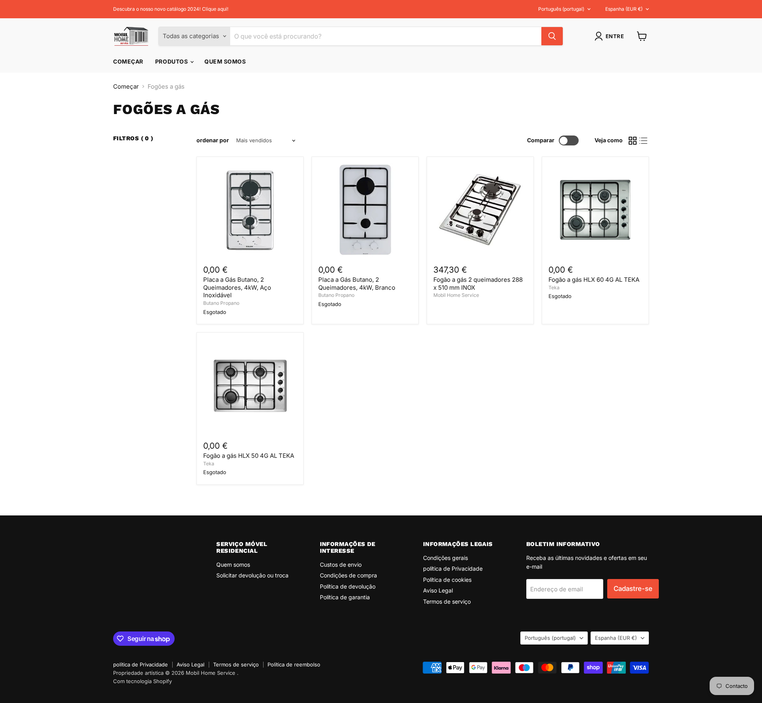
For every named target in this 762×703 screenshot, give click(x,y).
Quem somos (225, 61)
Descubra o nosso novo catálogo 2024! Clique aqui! (171, 9)
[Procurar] (552, 36)
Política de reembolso (293, 664)
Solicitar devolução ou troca (252, 575)
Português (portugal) (561, 9)
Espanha (624, 9)
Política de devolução (347, 586)
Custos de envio (341, 564)
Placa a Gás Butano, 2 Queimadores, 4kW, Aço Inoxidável (237, 287)
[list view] (643, 140)
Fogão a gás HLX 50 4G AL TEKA (248, 455)
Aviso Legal (438, 590)
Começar (128, 61)
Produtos (172, 61)
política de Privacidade (453, 568)
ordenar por (212, 140)
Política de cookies (447, 579)
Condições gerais (445, 557)
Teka (554, 287)
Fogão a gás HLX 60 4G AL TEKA (593, 279)
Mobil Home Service (456, 295)
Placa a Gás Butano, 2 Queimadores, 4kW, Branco (356, 283)
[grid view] (632, 140)
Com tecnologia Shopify (142, 681)
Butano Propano (221, 303)
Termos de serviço (447, 601)
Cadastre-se (633, 589)
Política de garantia (345, 597)
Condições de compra (348, 575)
